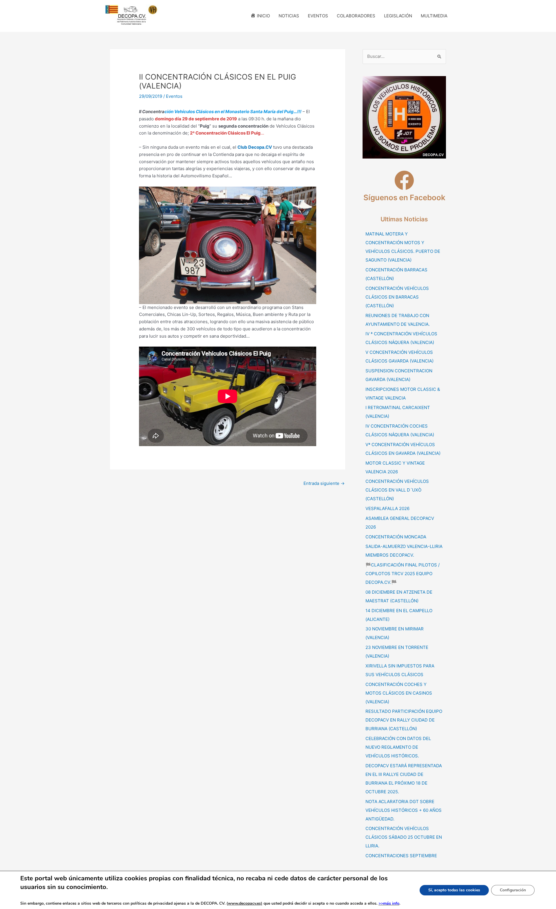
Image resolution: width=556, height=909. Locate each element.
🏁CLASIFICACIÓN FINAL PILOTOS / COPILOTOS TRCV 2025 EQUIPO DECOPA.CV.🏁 (402, 573)
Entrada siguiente (324, 483)
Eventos (174, 96)
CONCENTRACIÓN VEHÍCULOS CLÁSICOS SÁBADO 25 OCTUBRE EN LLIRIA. (403, 837)
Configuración (513, 890)
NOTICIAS (289, 16)
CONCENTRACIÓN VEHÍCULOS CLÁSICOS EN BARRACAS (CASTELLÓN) (397, 297)
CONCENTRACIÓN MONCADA (395, 537)
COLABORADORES (356, 16)
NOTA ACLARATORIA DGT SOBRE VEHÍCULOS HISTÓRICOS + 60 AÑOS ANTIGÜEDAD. (403, 810)
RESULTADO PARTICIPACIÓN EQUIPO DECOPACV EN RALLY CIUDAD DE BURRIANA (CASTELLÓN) (403, 720)
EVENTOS (318, 16)
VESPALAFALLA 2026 (387, 508)
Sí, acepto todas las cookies (454, 890)
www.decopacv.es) (245, 903)
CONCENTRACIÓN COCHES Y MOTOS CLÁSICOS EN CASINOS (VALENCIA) (398, 693)
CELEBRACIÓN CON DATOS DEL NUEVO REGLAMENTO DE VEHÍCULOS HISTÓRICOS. (398, 747)
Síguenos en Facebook (404, 197)
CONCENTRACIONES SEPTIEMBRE (401, 855)
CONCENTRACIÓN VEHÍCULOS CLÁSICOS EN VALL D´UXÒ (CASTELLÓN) (397, 490)
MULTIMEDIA (434, 16)
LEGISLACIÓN (398, 16)
